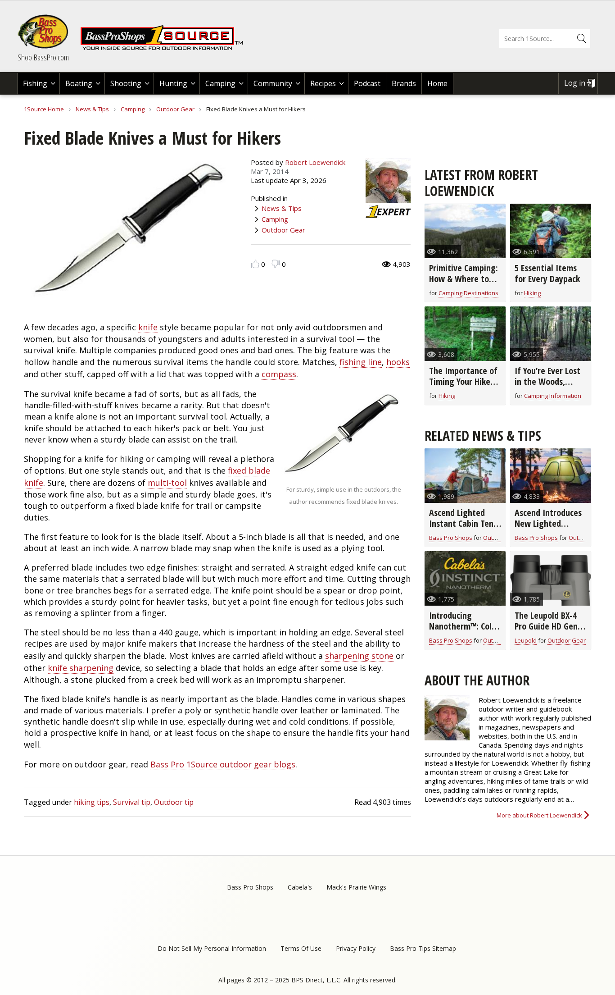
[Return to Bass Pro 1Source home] (166, 48)
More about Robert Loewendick (539, 815)
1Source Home (44, 109)
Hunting (173, 83)
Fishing (35, 83)
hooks (398, 361)
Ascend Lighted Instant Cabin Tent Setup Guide (463, 523)
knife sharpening (80, 667)
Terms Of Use (300, 948)
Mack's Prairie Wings (356, 887)
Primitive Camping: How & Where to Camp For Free (463, 279)
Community (272, 83)
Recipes (323, 83)
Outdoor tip (174, 802)
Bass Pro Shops (450, 538)
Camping (220, 83)
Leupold (526, 640)
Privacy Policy (355, 948)
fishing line (360, 361)
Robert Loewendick (315, 162)
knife (148, 327)
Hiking (532, 293)
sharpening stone (359, 655)
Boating (78, 83)
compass (279, 374)
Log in (574, 83)
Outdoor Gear (175, 109)
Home (437, 83)
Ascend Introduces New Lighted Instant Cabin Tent (549, 523)
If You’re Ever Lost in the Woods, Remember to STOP (549, 381)
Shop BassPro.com (43, 57)
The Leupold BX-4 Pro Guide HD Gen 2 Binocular (549, 626)
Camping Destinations (468, 293)
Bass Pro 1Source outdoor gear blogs (222, 764)
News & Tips (92, 109)
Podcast (367, 83)
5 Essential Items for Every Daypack (547, 273)
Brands (404, 83)
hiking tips (91, 802)
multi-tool (167, 482)
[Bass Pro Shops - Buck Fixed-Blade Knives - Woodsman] (343, 474)
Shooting (125, 83)
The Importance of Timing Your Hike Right (463, 381)
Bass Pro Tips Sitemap (423, 948)
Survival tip (131, 802)
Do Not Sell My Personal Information (212, 948)
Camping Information (552, 396)
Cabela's (300, 887)
